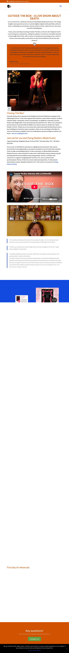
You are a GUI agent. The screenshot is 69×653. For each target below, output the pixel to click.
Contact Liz (34, 639)
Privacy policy (37, 650)
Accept (30, 650)
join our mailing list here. (20, 133)
